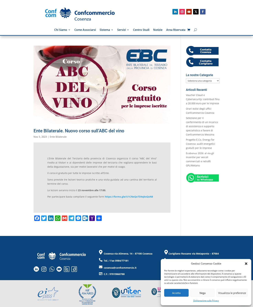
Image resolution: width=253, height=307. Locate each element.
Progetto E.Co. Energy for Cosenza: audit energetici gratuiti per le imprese (200, 144)
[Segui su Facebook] (202, 11)
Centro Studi (141, 30)
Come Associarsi (85, 30)
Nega (202, 293)
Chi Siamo (60, 30)
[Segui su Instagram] (182, 11)
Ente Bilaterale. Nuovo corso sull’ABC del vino (79, 130)
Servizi (121, 30)
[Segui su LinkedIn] (175, 11)
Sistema (105, 30)
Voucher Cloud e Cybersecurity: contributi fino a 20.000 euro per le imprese (202, 99)
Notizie (157, 30)
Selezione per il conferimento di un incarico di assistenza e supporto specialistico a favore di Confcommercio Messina (202, 126)
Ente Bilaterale (58, 136)
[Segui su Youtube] (189, 11)
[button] (246, 263)
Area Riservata (175, 30)
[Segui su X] (196, 11)
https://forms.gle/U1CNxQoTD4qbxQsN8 (129, 196)
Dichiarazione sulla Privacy (206, 300)
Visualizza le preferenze (232, 293)
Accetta (176, 293)
